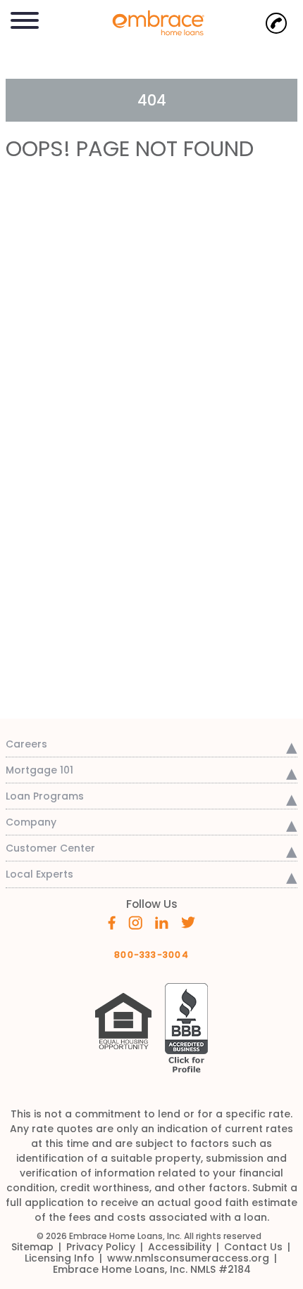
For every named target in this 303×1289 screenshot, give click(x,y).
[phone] (276, 23)
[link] (151, 21)
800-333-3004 (151, 955)
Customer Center (50, 848)
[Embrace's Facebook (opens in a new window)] (112, 922)
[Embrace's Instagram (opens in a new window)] (135, 922)
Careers (26, 744)
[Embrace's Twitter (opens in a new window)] (188, 921)
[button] (25, 18)
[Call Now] (276, 23)
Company (31, 822)
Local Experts (39, 874)
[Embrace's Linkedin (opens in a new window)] (161, 921)
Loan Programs (45, 796)
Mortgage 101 (39, 770)
